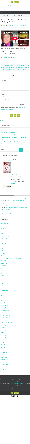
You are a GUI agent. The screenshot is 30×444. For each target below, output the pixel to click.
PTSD (2, 338)
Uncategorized (4, 363)
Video (2, 368)
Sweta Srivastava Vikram (18, 175)
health (2, 279)
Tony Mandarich (5, 356)
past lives (3, 326)
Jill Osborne (4, 299)
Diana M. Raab (4, 262)
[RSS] (17, 2)
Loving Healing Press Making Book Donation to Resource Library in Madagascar (22, 67)
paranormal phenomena (6, 321)
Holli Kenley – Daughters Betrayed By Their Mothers (13, 129)
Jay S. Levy (3, 296)
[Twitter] (15, 2)
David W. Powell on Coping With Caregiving (16, 197)
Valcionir (3, 199)
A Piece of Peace (15, 174)
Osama (2, 197)
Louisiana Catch (6, 57)
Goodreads (10, 159)
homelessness (4, 289)
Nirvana (14, 387)
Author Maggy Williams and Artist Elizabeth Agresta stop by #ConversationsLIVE (7, 67)
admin (4, 25)
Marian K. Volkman (5, 314)
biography (3, 242)
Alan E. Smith (4, 230)
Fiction (4, 15)
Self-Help (3, 343)
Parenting (3, 324)
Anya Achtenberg (5, 235)
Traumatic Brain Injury (6, 358)
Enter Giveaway (7, 185)
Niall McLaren (4, 319)
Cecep (2, 202)
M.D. (2, 311)
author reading (4, 237)
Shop (1, 120)
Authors (3, 240)
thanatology (4, 353)
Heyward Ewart (4, 282)
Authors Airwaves (7, 5)
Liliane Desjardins (5, 309)
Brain (2, 247)
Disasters (3, 269)
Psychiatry (3, 333)
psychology (3, 336)
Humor (2, 291)
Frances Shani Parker (6, 277)
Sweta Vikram (23, 25)
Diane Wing (3, 264)
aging (2, 227)
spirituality (3, 346)
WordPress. (19, 387)
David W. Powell (4, 259)
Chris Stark (3, 254)
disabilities (3, 267)
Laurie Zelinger (4, 304)
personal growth (5, 329)
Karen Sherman (4, 301)
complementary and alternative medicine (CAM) (12, 257)
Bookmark (15, 57)
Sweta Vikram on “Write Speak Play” (9, 131)
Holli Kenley (4, 287)
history (2, 284)
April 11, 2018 (11, 25)
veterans (3, 366)
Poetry (2, 331)
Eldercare (3, 272)
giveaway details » (15, 182)
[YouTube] (12, 2)
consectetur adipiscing (19, 382)
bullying (3, 249)
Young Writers (4, 371)
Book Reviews (4, 244)
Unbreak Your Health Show (7, 361)
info (2, 294)
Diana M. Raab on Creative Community (15, 199)
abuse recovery (4, 222)
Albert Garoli (4, 232)
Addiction (3, 225)
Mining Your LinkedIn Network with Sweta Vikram (12, 134)
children (3, 252)
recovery (3, 341)
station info (3, 348)
